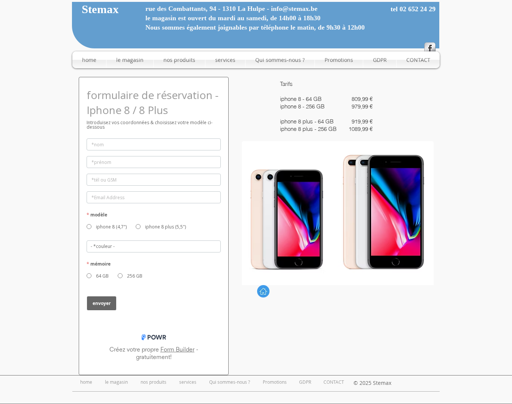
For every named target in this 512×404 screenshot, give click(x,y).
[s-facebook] (430, 48)
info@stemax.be (294, 8)
